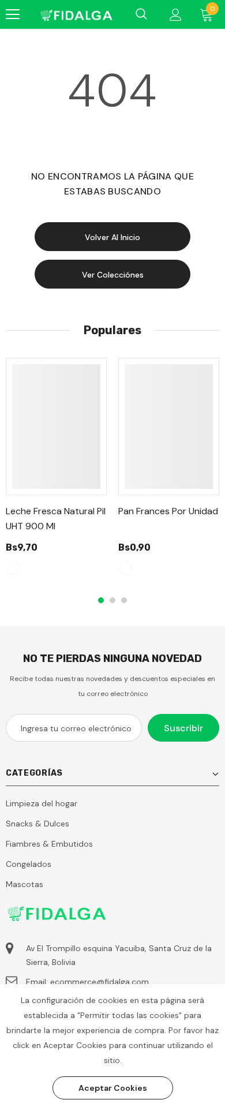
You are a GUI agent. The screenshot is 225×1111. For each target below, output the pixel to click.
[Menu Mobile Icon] (13, 14)
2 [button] (112, 600)
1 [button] (101, 600)
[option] (56, 472)
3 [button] (124, 600)
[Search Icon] (141, 14)
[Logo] (75, 14)
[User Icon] (176, 15)
